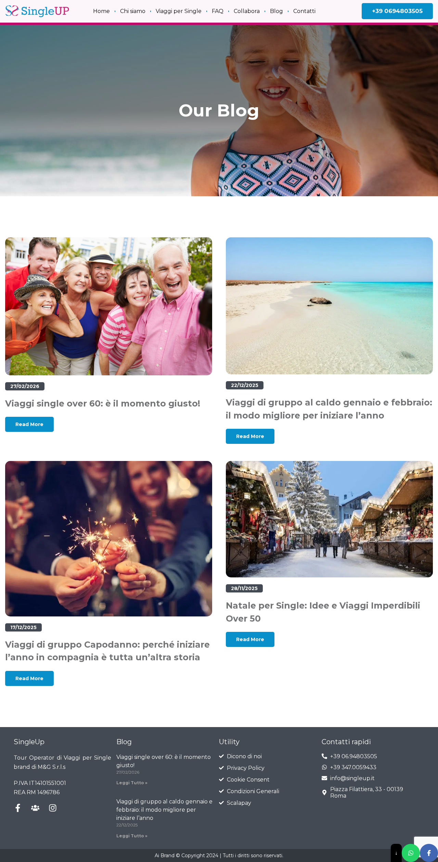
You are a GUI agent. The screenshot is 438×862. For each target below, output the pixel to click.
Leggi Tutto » (131, 782)
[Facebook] (429, 853)
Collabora (247, 11)
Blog (276, 11)
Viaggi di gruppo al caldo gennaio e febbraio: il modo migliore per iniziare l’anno (164, 809)
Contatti (304, 11)
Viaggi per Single (179, 11)
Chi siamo (132, 11)
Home (101, 11)
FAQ (217, 11)
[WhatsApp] (411, 853)
